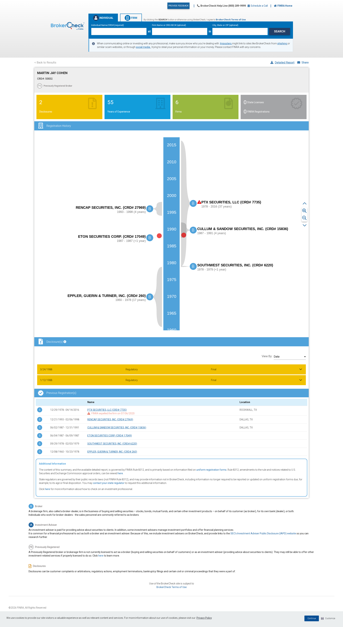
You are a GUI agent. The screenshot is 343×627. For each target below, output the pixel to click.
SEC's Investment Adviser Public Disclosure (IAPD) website (263, 533)
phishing (282, 43)
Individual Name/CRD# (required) (107, 25)
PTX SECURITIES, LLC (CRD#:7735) (107, 409)
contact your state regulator (108, 483)
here (120, 473)
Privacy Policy (204, 617)
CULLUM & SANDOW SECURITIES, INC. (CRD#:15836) (116, 427)
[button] (328, 618)
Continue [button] (311, 618)
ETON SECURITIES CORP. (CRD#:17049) (109, 435)
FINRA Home (284, 5)
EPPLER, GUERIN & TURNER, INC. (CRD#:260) (112, 451)
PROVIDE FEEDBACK (178, 5)
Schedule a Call (259, 5)
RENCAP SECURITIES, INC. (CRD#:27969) (110, 419)
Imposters (226, 43)
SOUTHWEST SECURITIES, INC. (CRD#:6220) (112, 443)
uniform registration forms (211, 469)
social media (143, 47)
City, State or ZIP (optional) (225, 25)
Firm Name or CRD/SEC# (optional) (169, 25)
